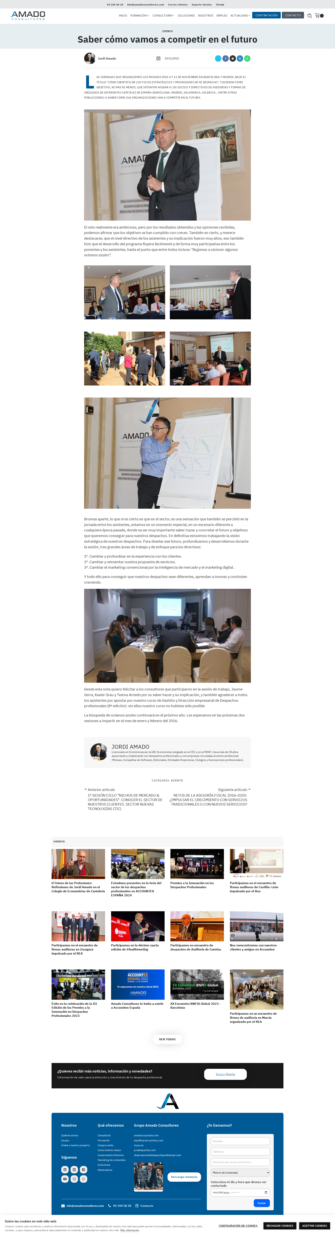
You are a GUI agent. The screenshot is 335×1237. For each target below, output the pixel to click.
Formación (104, 1140)
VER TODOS (167, 1039)
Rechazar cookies (280, 1225)
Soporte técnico (202, 4)
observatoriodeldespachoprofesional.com (157, 1155)
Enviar (262, 1203)
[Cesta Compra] (319, 15)
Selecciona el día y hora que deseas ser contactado (238, 1184)
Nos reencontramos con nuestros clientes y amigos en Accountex (253, 947)
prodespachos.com (145, 1150)
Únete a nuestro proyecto (75, 1145)
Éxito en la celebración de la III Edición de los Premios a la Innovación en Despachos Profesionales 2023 (74, 1010)
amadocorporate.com (146, 1135)
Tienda (220, 4)
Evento (167, 31)
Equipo (65, 1140)
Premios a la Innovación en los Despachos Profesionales (192, 885)
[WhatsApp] (247, 58)
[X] (218, 58)
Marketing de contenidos (112, 1160)
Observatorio (105, 1170)
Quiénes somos (69, 1135)
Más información (129, 1230)
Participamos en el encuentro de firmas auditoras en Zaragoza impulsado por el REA (75, 949)
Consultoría (104, 1135)
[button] (140, 16)
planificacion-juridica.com (148, 1140)
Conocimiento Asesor (109, 1150)
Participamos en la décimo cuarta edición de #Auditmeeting (135, 947)
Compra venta (105, 1145)
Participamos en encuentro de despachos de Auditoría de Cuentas (195, 947)
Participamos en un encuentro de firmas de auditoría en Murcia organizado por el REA (253, 1018)
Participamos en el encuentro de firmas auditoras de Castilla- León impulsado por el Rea (254, 887)
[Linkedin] (240, 58)
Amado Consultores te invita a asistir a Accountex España (137, 1006)
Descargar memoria (184, 1177)
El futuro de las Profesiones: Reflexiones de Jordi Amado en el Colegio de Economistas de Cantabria (78, 887)
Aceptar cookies (314, 1225)
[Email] (233, 58)
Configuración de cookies (238, 1225)
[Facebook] (225, 58)
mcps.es (138, 1145)
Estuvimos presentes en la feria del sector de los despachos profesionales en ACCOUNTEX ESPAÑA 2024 (136, 889)
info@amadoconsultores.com (145, 4)
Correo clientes (178, 4)
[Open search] (310, 16)
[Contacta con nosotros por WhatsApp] (84, 1179)
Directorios (104, 1164)
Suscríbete (225, 1074)
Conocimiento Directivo (111, 1155)
